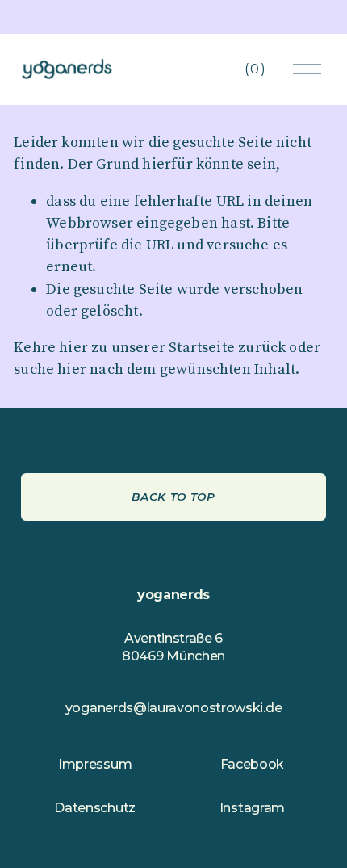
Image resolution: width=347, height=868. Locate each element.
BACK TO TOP (173, 496)
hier (73, 347)
